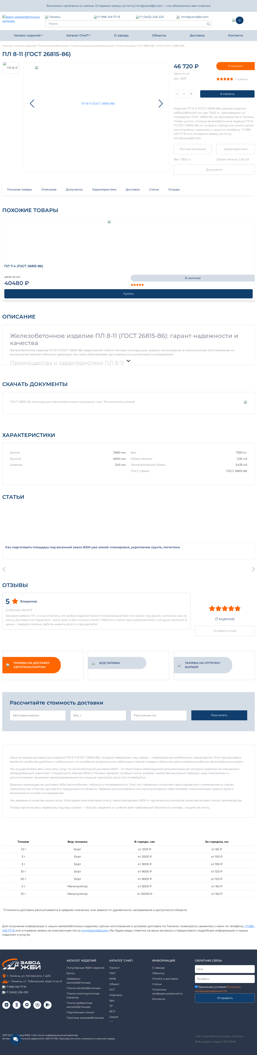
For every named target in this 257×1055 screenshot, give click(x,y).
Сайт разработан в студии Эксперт (219, 1036)
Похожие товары (19, 189)
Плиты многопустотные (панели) (83, 995)
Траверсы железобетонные (78, 980)
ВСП (112, 1011)
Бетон (71, 973)
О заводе (121, 35)
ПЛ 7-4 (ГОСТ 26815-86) (23, 266)
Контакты (235, 35)
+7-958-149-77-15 (108, 17)
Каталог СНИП (121, 960)
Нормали (115, 995)
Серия (113, 1017)
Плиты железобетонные (83, 988)
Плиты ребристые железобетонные (79, 1005)
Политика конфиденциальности (167, 991)
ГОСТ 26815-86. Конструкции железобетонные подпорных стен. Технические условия (72, 401)
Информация (163, 960)
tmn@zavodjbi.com (195, 17)
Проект (114, 967)
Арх (111, 1000)
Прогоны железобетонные (85, 1017)
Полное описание (192, 149)
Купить (128, 293)
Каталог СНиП (77, 35)
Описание (48, 189)
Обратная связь (208, 960)
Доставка (197, 35)
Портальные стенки (80, 1012)
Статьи (154, 189)
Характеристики (236, 149)
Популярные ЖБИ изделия (85, 967)
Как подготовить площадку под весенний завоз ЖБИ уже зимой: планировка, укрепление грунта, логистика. (92, 547)
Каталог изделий (27, 35)
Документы (214, 169)
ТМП (112, 973)
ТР (111, 1006)
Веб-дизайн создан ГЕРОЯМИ (215, 1041)
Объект (114, 984)
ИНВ (112, 978)
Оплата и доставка (165, 978)
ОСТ (112, 989)
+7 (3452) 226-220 (151, 17)
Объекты (159, 35)
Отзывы (174, 189)
